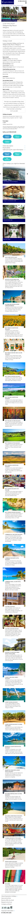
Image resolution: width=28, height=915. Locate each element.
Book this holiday (7, 136)
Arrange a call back (7, 141)
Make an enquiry (17, 136)
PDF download (7, 159)
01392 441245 (22, 1)
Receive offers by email (7, 900)
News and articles (6, 898)
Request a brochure (6, 902)
